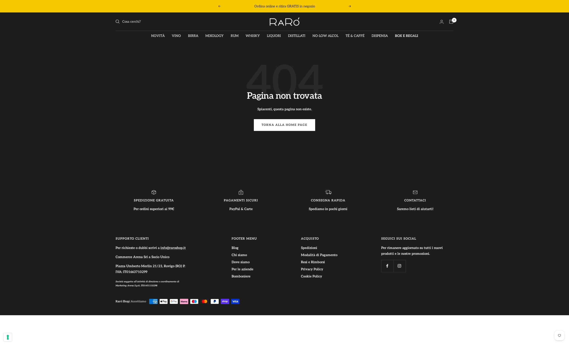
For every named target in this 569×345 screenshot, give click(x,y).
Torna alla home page (284, 125)
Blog (235, 248)
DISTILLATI (296, 36)
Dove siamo (241, 262)
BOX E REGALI (406, 36)
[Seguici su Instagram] (399, 266)
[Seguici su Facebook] (387, 266)
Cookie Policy (311, 276)
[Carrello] (451, 22)
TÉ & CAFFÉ (355, 36)
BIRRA (193, 36)
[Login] (442, 22)
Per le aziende (242, 269)
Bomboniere (241, 276)
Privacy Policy (312, 269)
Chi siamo (239, 255)
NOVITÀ (158, 36)
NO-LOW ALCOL (326, 36)
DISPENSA (380, 36)
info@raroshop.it (173, 248)
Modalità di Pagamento (319, 255)
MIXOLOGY (214, 36)
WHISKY (253, 36)
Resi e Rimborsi (313, 262)
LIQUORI (274, 36)
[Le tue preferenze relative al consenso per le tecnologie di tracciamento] (8, 337)
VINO (176, 36)
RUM (234, 36)
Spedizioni (309, 248)
